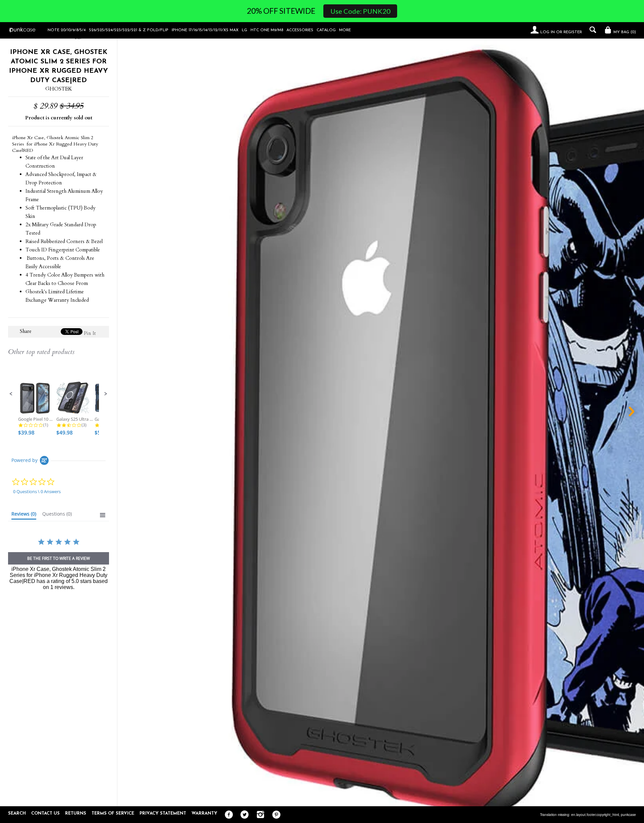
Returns (75, 813)
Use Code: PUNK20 (360, 11)
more (345, 30)
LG (244, 30)
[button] (11, 394)
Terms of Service (113, 813)
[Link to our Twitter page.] (243, 815)
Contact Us (45, 813)
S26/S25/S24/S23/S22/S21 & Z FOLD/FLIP (128, 30)
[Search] (591, 29)
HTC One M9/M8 (267, 30)
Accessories (299, 30)
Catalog (326, 30)
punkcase (628, 814)
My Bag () (624, 32)
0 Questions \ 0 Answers (37, 491)
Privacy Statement (163, 813)
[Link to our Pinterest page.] (274, 815)
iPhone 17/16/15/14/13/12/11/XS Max (205, 30)
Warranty (204, 813)
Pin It (90, 333)
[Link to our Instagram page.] (259, 815)
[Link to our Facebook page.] (227, 815)
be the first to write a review (58, 558)
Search (17, 813)
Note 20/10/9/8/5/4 (67, 30)
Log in (547, 32)
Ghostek (58, 89)
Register (573, 32)
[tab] (23, 515)
